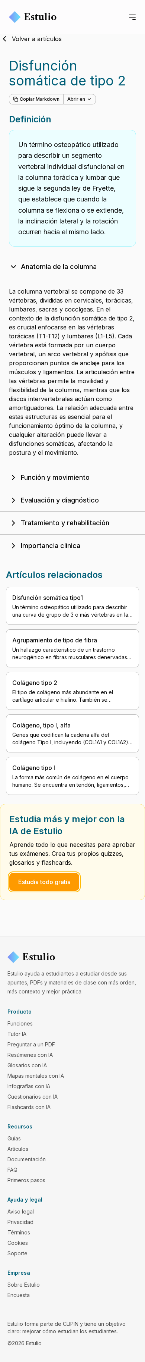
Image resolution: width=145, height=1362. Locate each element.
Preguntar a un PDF (31, 1044)
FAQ (12, 1170)
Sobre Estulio (23, 1284)
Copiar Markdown (39, 99)
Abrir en (76, 99)
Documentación (26, 1159)
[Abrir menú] (132, 17)
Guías (14, 1138)
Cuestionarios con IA (32, 1096)
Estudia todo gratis (44, 882)
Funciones (20, 1023)
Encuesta (18, 1295)
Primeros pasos (26, 1180)
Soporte (17, 1253)
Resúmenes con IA (30, 1055)
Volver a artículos (37, 39)
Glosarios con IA (27, 1065)
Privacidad (20, 1222)
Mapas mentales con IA (35, 1076)
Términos (18, 1232)
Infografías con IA (28, 1086)
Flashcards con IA (29, 1107)
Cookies (17, 1243)
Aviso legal (20, 1211)
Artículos (17, 1149)
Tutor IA (16, 1034)
